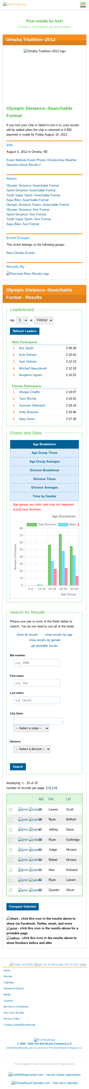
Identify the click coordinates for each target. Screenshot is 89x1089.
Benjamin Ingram (30, 375)
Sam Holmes (28, 361)
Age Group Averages (44, 461)
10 (48, 788)
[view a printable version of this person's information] (23, 809)
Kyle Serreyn (28, 354)
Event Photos (37, 160)
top (12, 320)
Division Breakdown (44, 470)
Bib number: (18, 655)
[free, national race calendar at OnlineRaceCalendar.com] (45, 1082)
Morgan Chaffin (29, 392)
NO (41, 799)
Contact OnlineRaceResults (20, 1024)
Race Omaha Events (20, 253)
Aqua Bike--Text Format (22, 224)
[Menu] (83, 5)
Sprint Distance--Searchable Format (31, 190)
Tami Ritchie (27, 398)
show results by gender (45, 640)
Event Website (16, 160)
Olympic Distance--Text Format (27, 209)
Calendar (9, 982)
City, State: (16, 713)
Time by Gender (44, 496)
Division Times (44, 479)
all (54, 788)
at (31, 320)
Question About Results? (23, 165)
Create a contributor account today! (44, 27)
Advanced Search (14, 988)
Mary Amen (27, 419)
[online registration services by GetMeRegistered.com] (44, 1073)
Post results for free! (44, 21)
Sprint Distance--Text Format (26, 214)
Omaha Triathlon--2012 (31, 39)
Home (7, 970)
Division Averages (44, 487)
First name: (17, 675)
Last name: (17, 692)
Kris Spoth (26, 348)
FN (51, 799)
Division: (15, 741)
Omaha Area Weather (62, 160)
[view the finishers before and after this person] (35, 809)
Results (8, 976)
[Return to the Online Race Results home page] (14, 4)
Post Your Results (14, 1012)
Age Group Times (44, 452)
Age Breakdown (44, 444)
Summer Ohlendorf (32, 405)
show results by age (58, 634)
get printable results (44, 645)
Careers (8, 1000)
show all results (27, 634)
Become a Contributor (16, 1006)
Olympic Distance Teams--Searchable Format (37, 204)
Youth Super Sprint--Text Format (28, 219)
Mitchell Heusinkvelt (33, 368)
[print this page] (21, 964)
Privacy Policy (12, 1018)
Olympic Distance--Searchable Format (32, 185)
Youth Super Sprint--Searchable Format (33, 195)
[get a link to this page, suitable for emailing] (60, 964)
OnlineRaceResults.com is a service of (45, 1047)
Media (7, 994)
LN (68, 799)
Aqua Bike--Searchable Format (27, 200)
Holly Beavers (28, 412)
